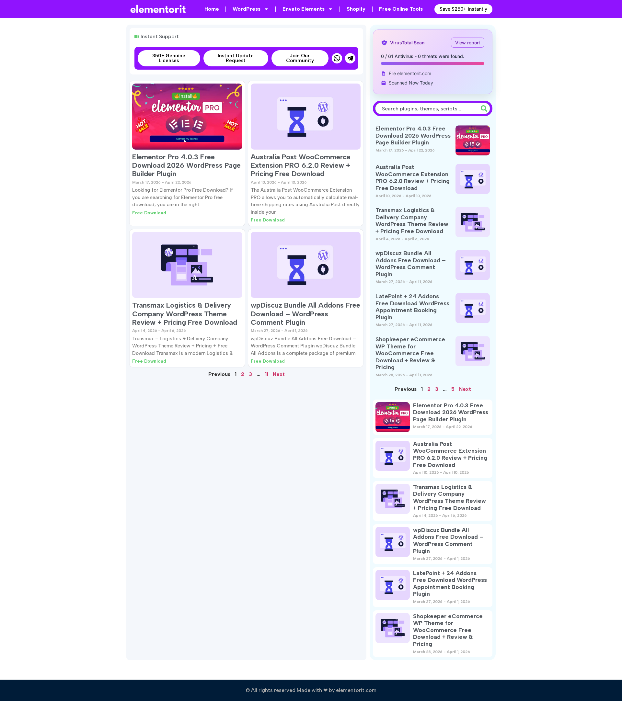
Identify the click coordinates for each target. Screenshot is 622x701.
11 (266, 374)
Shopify (356, 9)
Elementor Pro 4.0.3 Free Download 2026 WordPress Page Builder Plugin (186, 165)
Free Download (149, 213)
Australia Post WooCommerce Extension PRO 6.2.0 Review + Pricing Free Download (301, 165)
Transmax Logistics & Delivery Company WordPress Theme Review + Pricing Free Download (184, 314)
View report (467, 42)
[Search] (485, 108)
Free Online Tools (401, 9)
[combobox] (426, 108)
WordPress (246, 9)
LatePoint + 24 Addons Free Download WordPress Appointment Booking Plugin (412, 307)
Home (211, 9)
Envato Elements (303, 9)
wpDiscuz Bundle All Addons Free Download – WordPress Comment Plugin (305, 314)
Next (279, 374)
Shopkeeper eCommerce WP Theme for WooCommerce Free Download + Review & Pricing (410, 353)
